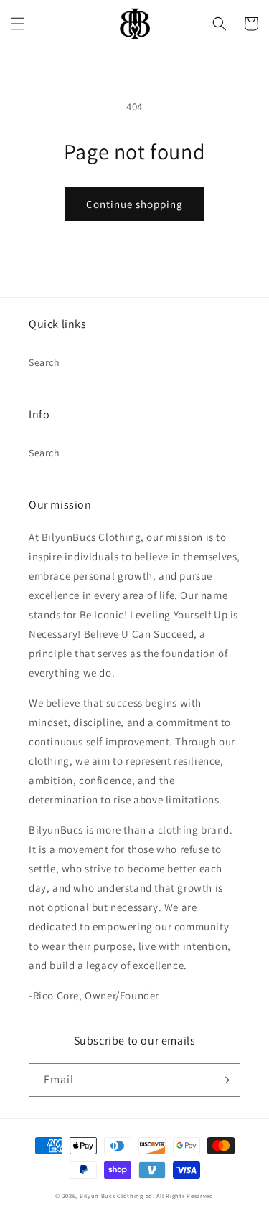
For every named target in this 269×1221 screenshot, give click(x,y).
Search (44, 362)
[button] (18, 23)
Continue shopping (134, 204)
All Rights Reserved (184, 1195)
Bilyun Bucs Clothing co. (117, 1195)
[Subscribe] (224, 1080)
